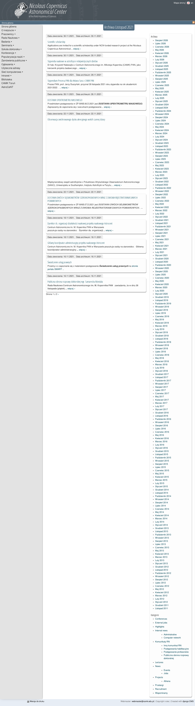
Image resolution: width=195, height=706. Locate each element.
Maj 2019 (159, 320)
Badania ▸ (6, 42)
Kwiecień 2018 (162, 361)
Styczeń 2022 (161, 217)
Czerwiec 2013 (162, 548)
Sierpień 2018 (161, 349)
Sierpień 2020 (161, 271)
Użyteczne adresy (10, 68)
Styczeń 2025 (161, 101)
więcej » (77, 49)
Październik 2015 (163, 458)
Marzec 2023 (161, 172)
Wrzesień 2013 (162, 538)
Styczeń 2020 (161, 294)
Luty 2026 (159, 60)
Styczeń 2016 (161, 448)
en (192, 3)
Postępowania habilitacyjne (176, 649)
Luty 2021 (159, 252)
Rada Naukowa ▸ (10, 38)
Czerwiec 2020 (162, 278)
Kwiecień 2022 (162, 207)
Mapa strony (179, 3)
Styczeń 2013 (161, 563)
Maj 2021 (159, 243)
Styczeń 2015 (161, 486)
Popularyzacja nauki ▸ (13, 57)
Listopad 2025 (161, 69)
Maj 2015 (159, 474)
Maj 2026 (159, 50)
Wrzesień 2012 (162, 576)
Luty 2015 (159, 483)
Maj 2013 (159, 551)
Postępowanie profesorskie (176, 652)
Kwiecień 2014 (162, 515)
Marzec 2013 (161, 557)
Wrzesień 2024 (162, 114)
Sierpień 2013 (161, 541)
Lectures (159, 662)
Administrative (170, 635)
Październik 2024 (163, 111)
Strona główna (8, 27)
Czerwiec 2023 (162, 162)
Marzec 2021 (161, 249)
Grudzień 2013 (162, 528)
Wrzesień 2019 (162, 307)
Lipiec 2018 (160, 352)
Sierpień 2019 (161, 310)
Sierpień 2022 (161, 194)
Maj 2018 (159, 358)
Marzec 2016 (161, 442)
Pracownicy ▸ (8, 34)
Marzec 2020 (161, 287)
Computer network (172, 638)
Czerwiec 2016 (162, 432)
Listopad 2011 (161, 608)
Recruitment (160, 689)
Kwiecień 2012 (162, 592)
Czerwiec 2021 (162, 239)
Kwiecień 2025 (162, 92)
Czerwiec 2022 (162, 201)
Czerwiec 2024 (162, 124)
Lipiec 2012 (160, 583)
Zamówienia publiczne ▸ (14, 60)
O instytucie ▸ (8, 30)
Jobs (166, 673)
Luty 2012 (159, 599)
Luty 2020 (159, 291)
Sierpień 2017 (161, 387)
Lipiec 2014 (160, 506)
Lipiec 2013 (160, 544)
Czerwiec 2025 (162, 85)
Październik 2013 (163, 535)
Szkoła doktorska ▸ (11, 49)
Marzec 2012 (161, 596)
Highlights (159, 627)
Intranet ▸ (6, 76)
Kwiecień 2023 (162, 169)
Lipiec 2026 (160, 44)
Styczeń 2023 (161, 178)
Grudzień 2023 (162, 143)
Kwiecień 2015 (162, 477)
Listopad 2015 (161, 454)
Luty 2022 (159, 214)
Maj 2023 (159, 165)
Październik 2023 (163, 150)
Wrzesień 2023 (162, 153)
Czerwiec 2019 (162, 316)
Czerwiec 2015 (162, 470)
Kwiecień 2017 (162, 400)
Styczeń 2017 (161, 409)
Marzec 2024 (161, 133)
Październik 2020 (163, 265)
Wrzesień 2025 (162, 76)
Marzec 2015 (161, 480)
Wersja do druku (36, 701)
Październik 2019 (163, 304)
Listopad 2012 (161, 570)
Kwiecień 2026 (162, 53)
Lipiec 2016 (160, 429)
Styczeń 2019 (161, 332)
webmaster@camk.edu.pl (143, 701)
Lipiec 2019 (160, 313)
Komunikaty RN (162, 642)
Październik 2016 (163, 419)
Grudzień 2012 (162, 567)
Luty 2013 (159, 560)
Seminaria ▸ (7, 45)
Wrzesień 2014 (162, 499)
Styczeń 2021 (161, 255)
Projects (159, 677)
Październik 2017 (163, 381)
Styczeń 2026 (161, 63)
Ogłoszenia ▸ (8, 64)
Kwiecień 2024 (162, 130)
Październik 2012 (163, 573)
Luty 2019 (159, 329)
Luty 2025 (159, 98)
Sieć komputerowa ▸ (12, 72)
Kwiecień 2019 (162, 323)
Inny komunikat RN (172, 646)
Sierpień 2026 (161, 40)
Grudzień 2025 (162, 66)
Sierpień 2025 (161, 79)
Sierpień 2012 (161, 580)
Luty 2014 (159, 522)
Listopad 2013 (161, 531)
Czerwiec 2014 (162, 509)
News (157, 666)
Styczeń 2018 (161, 371)
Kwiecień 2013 (162, 554)
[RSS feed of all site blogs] (193, 23)
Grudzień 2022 (162, 182)
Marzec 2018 (161, 364)
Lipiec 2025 (160, 82)
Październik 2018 (163, 342)
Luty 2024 (159, 137)
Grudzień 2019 (162, 297)
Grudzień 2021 (162, 220)
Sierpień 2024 (161, 117)
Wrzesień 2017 (162, 384)
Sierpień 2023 (161, 156)
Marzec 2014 (161, 519)
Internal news (161, 631)
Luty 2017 (159, 406)
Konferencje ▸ (8, 53)
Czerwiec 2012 (162, 586)
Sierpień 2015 (161, 464)
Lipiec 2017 (160, 390)
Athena (167, 681)
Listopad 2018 (161, 339)
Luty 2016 (159, 445)
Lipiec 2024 (160, 121)
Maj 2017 (159, 397)
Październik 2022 (163, 188)
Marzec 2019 (161, 326)
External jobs (161, 623)
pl (188, 3)
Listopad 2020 (161, 262)
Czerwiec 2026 (162, 47)
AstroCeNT (7, 87)
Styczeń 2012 (161, 602)
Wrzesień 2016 (162, 422)
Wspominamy (161, 693)
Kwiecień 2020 (162, 284)
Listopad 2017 (161, 377)
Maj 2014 (159, 512)
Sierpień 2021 (161, 233)
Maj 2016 (159, 435)
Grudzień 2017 (162, 374)
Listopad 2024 (161, 108)
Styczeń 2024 (161, 140)
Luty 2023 (159, 175)
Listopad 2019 (161, 300)
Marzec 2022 (161, 210)
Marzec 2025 (161, 95)
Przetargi (159, 685)
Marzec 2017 (161, 403)
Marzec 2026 (161, 56)
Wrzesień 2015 (162, 461)
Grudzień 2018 (162, 336)
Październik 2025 (163, 72)
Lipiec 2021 (160, 236)
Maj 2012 (159, 589)
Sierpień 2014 (161, 503)
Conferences (161, 619)
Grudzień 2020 (162, 259)
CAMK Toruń (8, 83)
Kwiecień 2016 (162, 438)
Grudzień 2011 (162, 605)
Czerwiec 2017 (162, 393)
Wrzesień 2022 (162, 191)
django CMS (188, 701)
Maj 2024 (159, 127)
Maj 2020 (159, 281)
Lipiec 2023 (160, 159)
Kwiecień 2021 (162, 246)
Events (167, 670)
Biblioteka (6, 79)
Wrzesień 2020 (162, 268)
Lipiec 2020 (160, 275)
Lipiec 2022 (160, 198)
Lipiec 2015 (160, 467)
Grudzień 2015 (162, 451)
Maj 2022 (159, 204)
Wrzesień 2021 (162, 230)
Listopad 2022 (161, 185)
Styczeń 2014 (161, 525)
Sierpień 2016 (161, 426)
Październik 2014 (163, 496)
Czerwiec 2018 (162, 355)
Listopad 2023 (161, 146)
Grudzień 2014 (162, 490)
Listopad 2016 (161, 416)
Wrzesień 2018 (162, 345)
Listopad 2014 (161, 493)
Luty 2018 (159, 368)
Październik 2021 (163, 227)
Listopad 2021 (161, 223)
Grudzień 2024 (162, 105)
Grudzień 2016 (162, 413)
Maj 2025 (159, 88)
